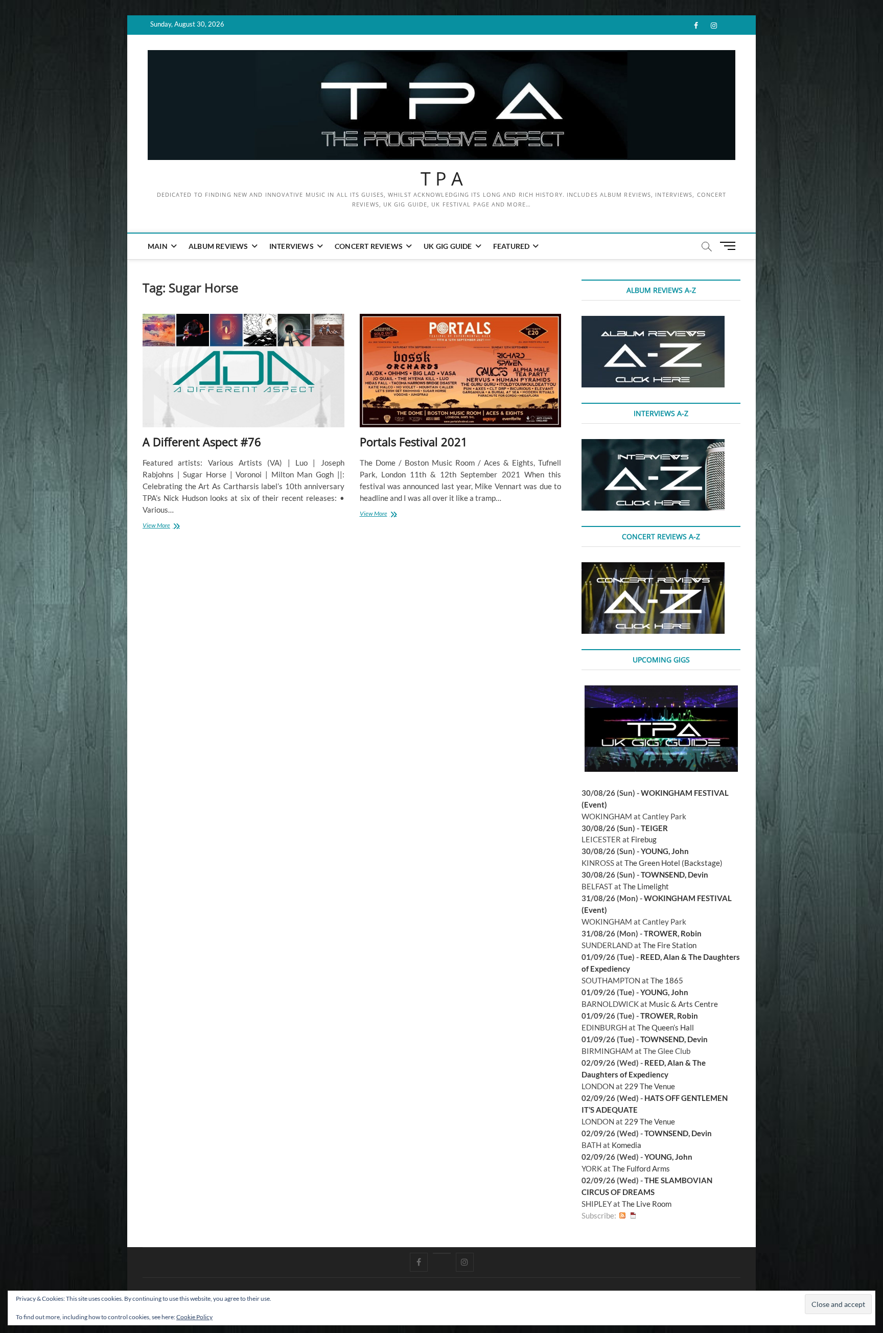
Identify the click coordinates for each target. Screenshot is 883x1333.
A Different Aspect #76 (202, 441)
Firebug (644, 839)
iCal (633, 1216)
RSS (622, 1216)
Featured (511, 246)
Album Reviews (218, 246)
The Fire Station (669, 945)
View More (168, 526)
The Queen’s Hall (665, 1027)
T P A (442, 179)
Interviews (291, 246)
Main (158, 246)
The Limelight (646, 886)
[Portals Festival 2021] (461, 371)
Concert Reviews (369, 246)
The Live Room (646, 1203)
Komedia (626, 1145)
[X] (442, 1253)
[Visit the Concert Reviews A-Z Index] (653, 567)
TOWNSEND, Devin (674, 874)
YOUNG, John (665, 851)
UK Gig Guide (448, 246)
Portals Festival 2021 (414, 441)
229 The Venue (649, 1086)
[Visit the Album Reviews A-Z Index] (653, 321)
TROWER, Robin (673, 933)
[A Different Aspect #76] (243, 371)
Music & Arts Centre (683, 1003)
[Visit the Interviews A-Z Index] (653, 444)
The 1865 (666, 980)
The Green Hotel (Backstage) (673, 862)
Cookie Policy (194, 1317)
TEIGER (654, 828)
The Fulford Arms (641, 1168)
